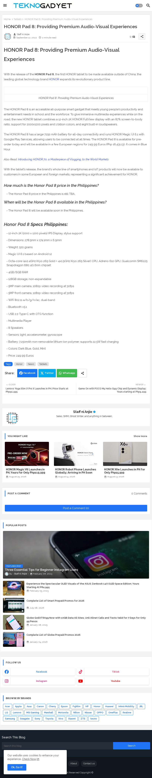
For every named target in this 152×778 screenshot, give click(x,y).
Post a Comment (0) (76, 508)
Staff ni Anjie (82, 412)
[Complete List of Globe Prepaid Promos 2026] (13, 639)
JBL (141, 706)
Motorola (63, 712)
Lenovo (17, 712)
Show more (140, 436)
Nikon (76, 712)
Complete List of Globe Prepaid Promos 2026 (53, 634)
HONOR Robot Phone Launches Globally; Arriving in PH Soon (75, 471)
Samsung (10, 718)
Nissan (88, 712)
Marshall (48, 712)
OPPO (100, 712)
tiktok (115, 672)
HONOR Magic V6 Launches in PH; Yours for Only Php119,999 (25, 471)
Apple (18, 706)
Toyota (49, 718)
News (31, 364)
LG (6, 712)
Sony (37, 718)
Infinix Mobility (126, 706)
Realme (127, 712)
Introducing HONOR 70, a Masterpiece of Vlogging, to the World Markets (63, 159)
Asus (29, 706)
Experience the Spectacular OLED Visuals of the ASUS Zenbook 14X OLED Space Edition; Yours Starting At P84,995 (83, 585)
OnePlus (113, 712)
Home (7, 19)
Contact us (89, 763)
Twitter (49, 373)
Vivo (60, 718)
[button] (139, 5)
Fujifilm (76, 706)
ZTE (83, 718)
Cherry (52, 706)
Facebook (29, 373)
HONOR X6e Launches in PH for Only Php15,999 (124, 471)
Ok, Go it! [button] (17, 767)
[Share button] (82, 373)
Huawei (109, 706)
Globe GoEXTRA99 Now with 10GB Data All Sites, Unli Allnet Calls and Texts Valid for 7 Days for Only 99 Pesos (86, 619)
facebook (41, 672)
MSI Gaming (32, 712)
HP (87, 706)
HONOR (54, 79)
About (73, 763)
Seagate (25, 718)
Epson (64, 706)
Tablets (18, 19)
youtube (115, 681)
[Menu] (5, 5)
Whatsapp (69, 373)
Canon (40, 706)
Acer (7, 706)
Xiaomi (72, 718)
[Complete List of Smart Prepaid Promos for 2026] (13, 605)
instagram (41, 681)
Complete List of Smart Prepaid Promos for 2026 (55, 600)
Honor (19, 364)
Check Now (29, 759)
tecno (93, 718)
